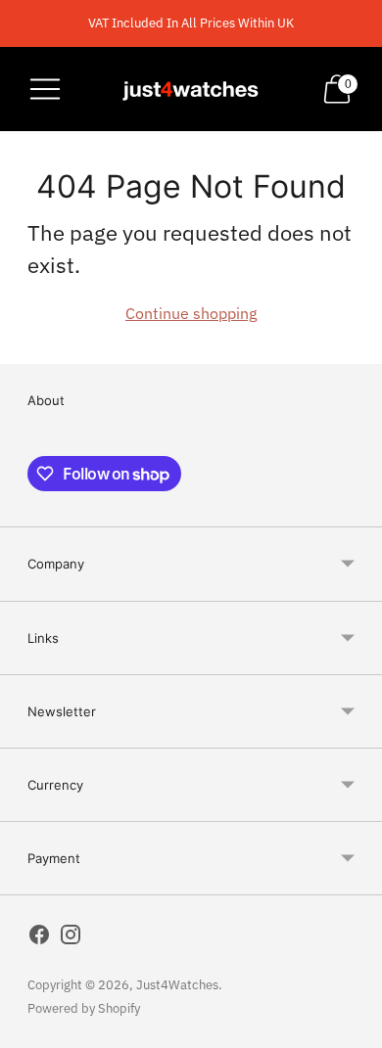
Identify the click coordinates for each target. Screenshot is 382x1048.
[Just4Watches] (191, 89)
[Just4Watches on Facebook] (39, 938)
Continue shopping (191, 312)
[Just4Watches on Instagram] (70, 938)
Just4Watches (177, 985)
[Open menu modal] (45, 89)
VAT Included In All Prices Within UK (191, 23)
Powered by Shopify (83, 1008)
